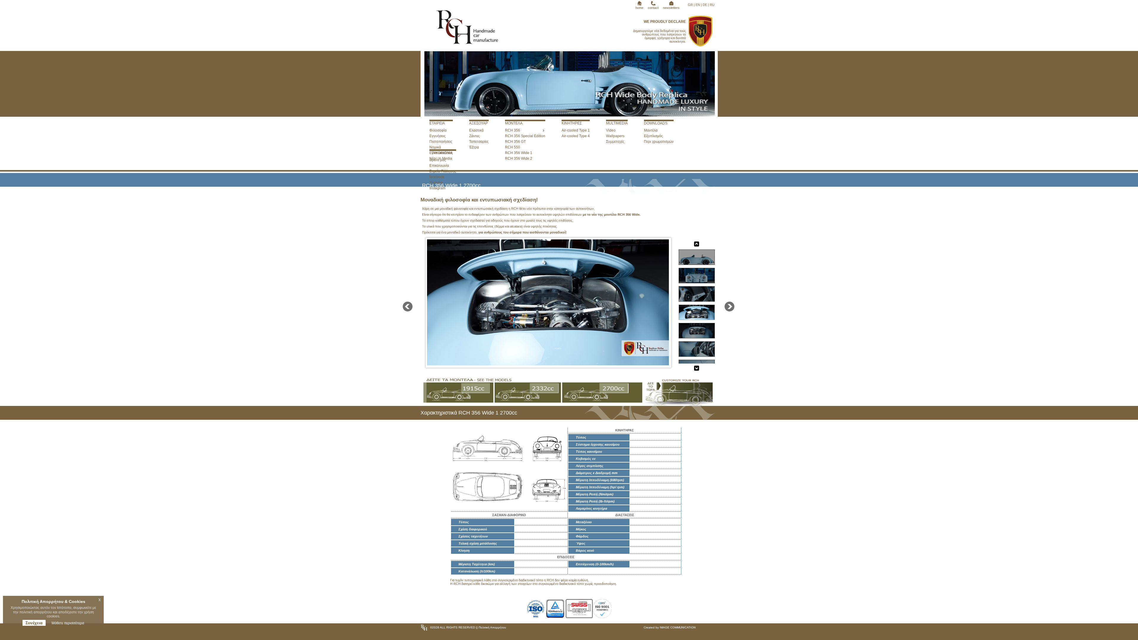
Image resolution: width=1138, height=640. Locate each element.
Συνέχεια (34, 622)
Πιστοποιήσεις (440, 142)
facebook (436, 177)
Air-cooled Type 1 (576, 130)
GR (690, 5)
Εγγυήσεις (437, 136)
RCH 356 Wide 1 (518, 153)
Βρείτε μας (437, 160)
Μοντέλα (651, 130)
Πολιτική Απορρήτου (492, 627)
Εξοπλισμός (653, 136)
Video (611, 130)
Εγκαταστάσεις (441, 153)
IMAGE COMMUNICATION (678, 627)
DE (705, 5)
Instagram (437, 188)
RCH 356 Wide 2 (518, 158)
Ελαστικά (476, 130)
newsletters (671, 7)
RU (712, 5)
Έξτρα (474, 147)
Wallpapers (615, 136)
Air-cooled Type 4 (576, 136)
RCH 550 (512, 147)
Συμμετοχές (615, 142)
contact (653, 7)
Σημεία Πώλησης (442, 171)
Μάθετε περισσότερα (68, 623)
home (639, 7)
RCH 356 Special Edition (525, 136)
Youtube (436, 182)
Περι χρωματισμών (659, 142)
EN (698, 5)
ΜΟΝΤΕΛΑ (513, 123)
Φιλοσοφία (438, 130)
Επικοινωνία (439, 166)
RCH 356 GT (515, 142)
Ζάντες (474, 136)
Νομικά (435, 147)
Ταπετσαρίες (479, 142)
